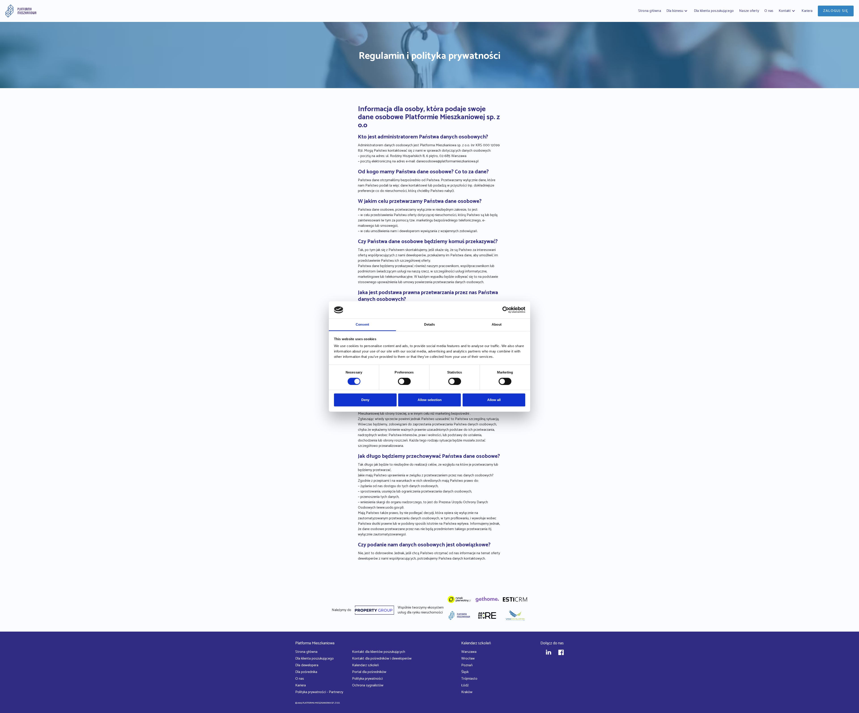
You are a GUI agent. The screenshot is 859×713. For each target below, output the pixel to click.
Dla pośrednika (306, 672)
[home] (20, 10)
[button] (677, 11)
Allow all (494, 400)
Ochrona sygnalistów (367, 685)
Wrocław (468, 659)
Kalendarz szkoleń (365, 665)
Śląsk (465, 672)
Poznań (466, 665)
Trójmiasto (469, 679)
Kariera (300, 685)
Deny (365, 400)
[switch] (404, 381)
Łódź (465, 685)
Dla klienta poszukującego (314, 659)
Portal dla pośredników (369, 672)
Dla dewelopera (306, 665)
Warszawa (468, 652)
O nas (299, 679)
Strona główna (306, 652)
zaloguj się (835, 11)
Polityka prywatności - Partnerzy (319, 692)
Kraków (466, 692)
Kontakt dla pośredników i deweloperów (382, 659)
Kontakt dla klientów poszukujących (378, 652)
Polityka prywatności (367, 679)
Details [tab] (429, 324)
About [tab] (497, 324)
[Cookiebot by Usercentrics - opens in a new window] (505, 310)
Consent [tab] (362, 324)
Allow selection (430, 400)
